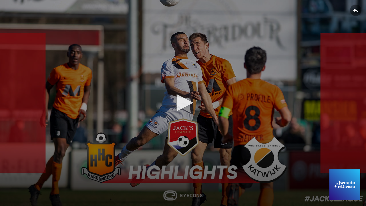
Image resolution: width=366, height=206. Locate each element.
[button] (183, 102)
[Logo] (344, 184)
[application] (183, 103)
